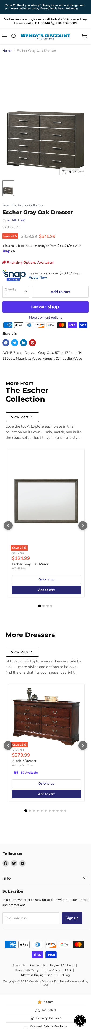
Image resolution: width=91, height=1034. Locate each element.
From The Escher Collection (23, 205)
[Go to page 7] (50, 811)
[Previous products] (8, 525)
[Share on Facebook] (5, 342)
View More (20, 417)
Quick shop (46, 579)
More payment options (45, 317)
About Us (18, 965)
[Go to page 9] (57, 811)
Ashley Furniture (22, 765)
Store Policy (52, 970)
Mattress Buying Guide (36, 975)
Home (7, 51)
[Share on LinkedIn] (23, 342)
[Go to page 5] (42, 811)
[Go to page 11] (65, 811)
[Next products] (82, 525)
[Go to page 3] (47, 606)
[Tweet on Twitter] (14, 342)
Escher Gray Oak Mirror (30, 564)
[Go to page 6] (46, 811)
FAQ (68, 970)
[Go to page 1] (39, 606)
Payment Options (62, 965)
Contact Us (37, 965)
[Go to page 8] (53, 811)
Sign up (72, 918)
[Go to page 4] (51, 606)
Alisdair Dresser (24, 760)
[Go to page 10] (61, 811)
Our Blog (63, 975)
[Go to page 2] (43, 606)
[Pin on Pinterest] (32, 342)
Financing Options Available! (30, 262)
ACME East (16, 220)
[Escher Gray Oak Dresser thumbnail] (8, 188)
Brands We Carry (26, 970)
